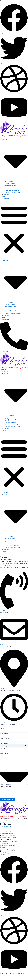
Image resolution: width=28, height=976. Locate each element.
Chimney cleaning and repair (12, 192)
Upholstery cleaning (10, 189)
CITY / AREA (3, 748)
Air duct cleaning (9, 181)
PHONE (2, 611)
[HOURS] (14, 721)
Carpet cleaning (9, 187)
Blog (4, 196)
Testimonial (6, 194)
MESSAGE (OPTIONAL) (6, 786)
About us (5, 137)
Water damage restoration (12, 190)
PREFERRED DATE (4, 743)
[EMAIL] (14, 643)
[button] (14, 229)
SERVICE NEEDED (4, 753)
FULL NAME (3, 728)
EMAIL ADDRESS (4, 738)
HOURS (2, 723)
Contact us (6, 198)
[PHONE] (14, 609)
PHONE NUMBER (4, 733)
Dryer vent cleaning (10, 183)
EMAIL (2, 645)
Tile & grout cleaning (10, 185)
